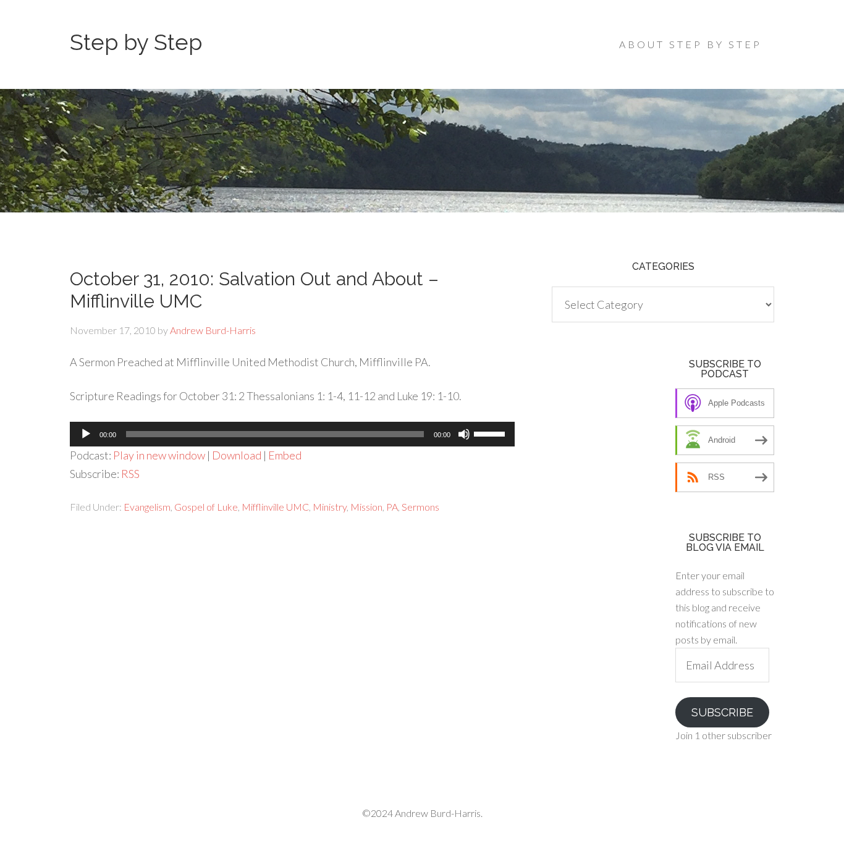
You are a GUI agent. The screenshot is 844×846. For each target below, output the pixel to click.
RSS (130, 473)
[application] (292, 434)
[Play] (86, 434)
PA (392, 507)
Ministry (330, 507)
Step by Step (136, 42)
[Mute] (464, 434)
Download (236, 455)
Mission (366, 507)
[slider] (491, 433)
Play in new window (159, 455)
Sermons (420, 507)
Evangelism (147, 507)
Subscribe (722, 712)
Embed (285, 455)
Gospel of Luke (206, 507)
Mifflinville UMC (275, 507)
